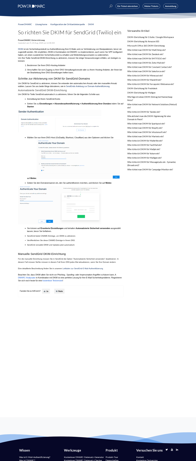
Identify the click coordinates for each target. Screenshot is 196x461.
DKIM (91, 24)
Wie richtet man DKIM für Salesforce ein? (146, 71)
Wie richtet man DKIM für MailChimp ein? (146, 50)
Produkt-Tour (112, 457)
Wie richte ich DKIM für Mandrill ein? (144, 79)
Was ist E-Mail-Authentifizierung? (34, 457)
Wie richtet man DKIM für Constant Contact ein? (149, 67)
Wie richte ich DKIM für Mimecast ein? (145, 75)
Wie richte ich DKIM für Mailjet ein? (143, 149)
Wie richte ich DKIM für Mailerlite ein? (145, 140)
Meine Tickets (151, 6)
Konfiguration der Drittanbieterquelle (67, 24)
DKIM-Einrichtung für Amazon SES (143, 41)
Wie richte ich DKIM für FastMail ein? (144, 145)
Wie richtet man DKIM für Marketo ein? (145, 136)
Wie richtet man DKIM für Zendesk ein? (145, 54)
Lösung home (41, 24)
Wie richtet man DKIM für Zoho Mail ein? (146, 62)
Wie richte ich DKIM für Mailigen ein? (144, 157)
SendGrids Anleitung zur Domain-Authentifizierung (87, 86)
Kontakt (140, 457)
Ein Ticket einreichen (127, 6)
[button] (110, 6)
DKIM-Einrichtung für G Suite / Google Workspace (150, 37)
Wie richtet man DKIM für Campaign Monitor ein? (150, 169)
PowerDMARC (25, 24)
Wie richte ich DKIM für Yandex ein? (143, 111)
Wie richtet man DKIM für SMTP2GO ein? (146, 58)
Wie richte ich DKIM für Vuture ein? (143, 153)
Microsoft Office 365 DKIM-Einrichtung (146, 45)
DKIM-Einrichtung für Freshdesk (142, 88)
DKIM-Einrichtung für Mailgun (141, 92)
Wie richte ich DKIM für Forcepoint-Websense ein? (150, 84)
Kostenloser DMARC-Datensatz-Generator (84, 457)
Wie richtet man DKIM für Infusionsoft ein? (147, 132)
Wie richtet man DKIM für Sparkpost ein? (146, 123)
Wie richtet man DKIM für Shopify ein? (145, 127)
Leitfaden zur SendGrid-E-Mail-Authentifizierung (83, 268)
